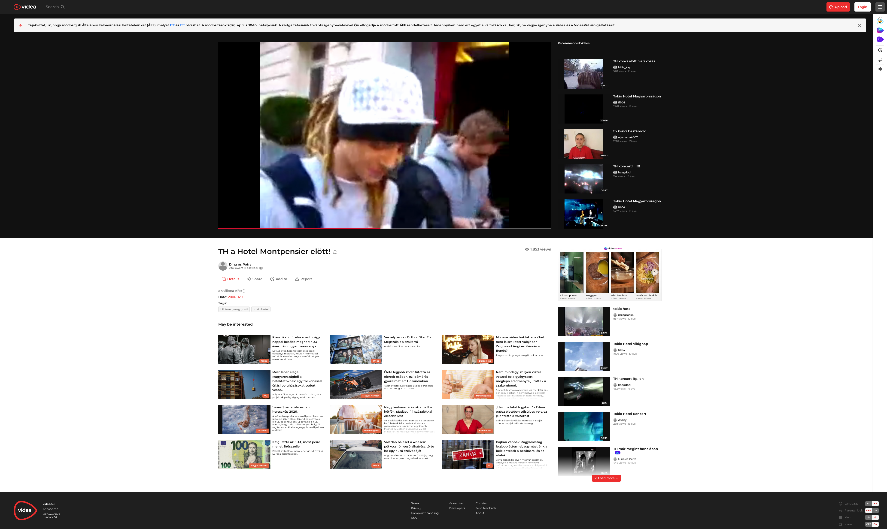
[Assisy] (615, 420)
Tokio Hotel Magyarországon (637, 96)
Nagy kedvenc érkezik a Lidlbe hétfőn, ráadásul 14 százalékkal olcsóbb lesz (408, 411)
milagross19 (626, 315)
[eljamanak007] (615, 137)
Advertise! (456, 503)
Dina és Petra (240, 264)
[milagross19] (615, 315)
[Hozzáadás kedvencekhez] (335, 252)
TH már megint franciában (635, 449)
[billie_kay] (615, 67)
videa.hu (49, 504)
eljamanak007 (628, 137)
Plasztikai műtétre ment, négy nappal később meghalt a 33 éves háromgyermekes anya (296, 341)
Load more (606, 478)
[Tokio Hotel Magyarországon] (584, 109)
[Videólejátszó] (384, 135)
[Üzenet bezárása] (859, 25)
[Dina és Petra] (223, 266)
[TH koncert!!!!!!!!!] (584, 179)
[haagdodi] (615, 172)
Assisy (622, 420)
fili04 (621, 102)
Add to (281, 279)
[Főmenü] (880, 7)
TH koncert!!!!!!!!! (626, 166)
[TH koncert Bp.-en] (584, 391)
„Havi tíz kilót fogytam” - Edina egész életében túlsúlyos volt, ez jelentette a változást (521, 411)
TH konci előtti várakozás (634, 61)
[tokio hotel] (584, 321)
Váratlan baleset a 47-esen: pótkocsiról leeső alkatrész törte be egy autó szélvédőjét (409, 446)
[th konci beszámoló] (584, 144)
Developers (457, 508)
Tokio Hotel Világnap (630, 344)
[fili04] (615, 102)
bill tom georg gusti (234, 309)
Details (233, 279)
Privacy (416, 508)
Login (862, 7)
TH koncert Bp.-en (628, 379)
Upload (841, 7)
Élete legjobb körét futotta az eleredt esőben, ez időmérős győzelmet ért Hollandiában (407, 376)
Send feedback (486, 508)
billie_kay (624, 67)
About (480, 513)
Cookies (481, 503)
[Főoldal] (25, 7)
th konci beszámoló (629, 131)
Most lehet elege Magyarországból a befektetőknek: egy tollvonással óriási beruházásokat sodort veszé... (297, 381)
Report (306, 279)
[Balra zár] (868, 517)
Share (257, 279)
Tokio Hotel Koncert (629, 414)
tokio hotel (260, 309)
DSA (414, 518)
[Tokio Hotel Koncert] (584, 426)
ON (875, 510)
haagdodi (624, 172)
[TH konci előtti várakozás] (584, 74)
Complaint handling (425, 513)
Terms (415, 503)
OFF (868, 524)
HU (868, 503)
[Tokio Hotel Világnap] (584, 356)
